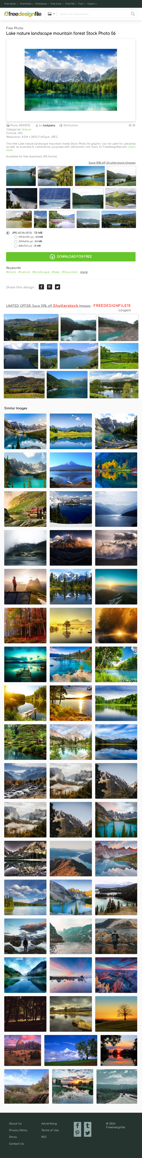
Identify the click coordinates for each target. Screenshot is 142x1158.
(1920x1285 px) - (31, 237)
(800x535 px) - (30, 246)
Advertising (49, 1123)
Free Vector (10, 4)
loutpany (49, 125)
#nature (24, 272)
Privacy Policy (18, 1130)
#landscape (41, 272)
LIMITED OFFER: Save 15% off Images (48, 306)
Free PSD (70, 4)
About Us (15, 1123)
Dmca (13, 1137)
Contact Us (16, 1143)
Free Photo (25, 4)
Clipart (91, 4)
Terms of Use (50, 1130)
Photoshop (41, 4)
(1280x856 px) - (30, 241)
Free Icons (56, 4)
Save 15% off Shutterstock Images (112, 162)
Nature (26, 129)
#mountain (70, 272)
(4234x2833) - (27, 233)
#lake (56, 272)
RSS (43, 1137)
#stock (11, 272)
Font (81, 4)
